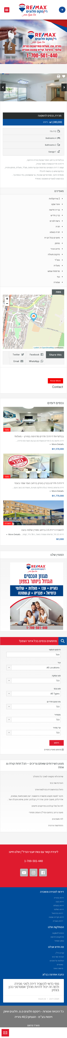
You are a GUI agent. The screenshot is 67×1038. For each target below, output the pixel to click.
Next (64, 87)
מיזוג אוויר (55, 249)
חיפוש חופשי (55, 649)
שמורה (57, 282)
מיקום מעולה (54, 254)
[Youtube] (24, 872)
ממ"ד (57, 260)
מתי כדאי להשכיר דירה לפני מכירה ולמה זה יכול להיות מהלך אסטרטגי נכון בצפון (34, 986)
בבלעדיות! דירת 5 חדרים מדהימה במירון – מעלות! (39, 436)
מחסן (57, 243)
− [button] (7, 304)
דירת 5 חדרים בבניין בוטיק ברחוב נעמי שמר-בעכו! (39, 483)
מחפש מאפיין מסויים (53, 749)
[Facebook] (43, 872)
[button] (6, 9)
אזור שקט (55, 204)
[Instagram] (33, 872)
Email (16, 361)
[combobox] (33, 667)
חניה (58, 226)
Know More (55, 381)
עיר (59, 662)
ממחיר (57, 714)
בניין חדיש (55, 215)
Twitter (16, 354)
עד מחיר (57, 727)
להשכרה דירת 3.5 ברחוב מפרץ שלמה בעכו (42, 530)
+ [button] (7, 299)
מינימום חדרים (54, 701)
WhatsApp (34, 361)
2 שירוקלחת (54, 198)
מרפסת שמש (54, 271)
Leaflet (36, 347)
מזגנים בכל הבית (52, 237)
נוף (58, 276)
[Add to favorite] (63, 77)
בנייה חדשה (54, 210)
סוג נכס (57, 688)
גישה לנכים (55, 221)
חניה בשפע (55, 232)
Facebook (34, 354)
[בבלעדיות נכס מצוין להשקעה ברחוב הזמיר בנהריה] (33, 317)
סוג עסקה (56, 675)
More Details (57, 444)
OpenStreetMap (48, 347)
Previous (3, 87)
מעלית (57, 265)
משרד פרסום (33, 1025)
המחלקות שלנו (56, 927)
